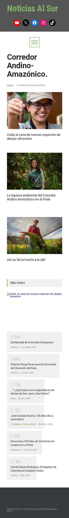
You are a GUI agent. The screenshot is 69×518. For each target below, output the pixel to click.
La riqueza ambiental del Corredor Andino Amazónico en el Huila (31, 197)
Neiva (13, 398)
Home (10, 85)
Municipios (16, 450)
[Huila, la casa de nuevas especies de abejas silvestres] (34, 110)
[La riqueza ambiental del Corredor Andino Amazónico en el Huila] (34, 171)
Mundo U (15, 347)
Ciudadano (16, 424)
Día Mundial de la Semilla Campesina (32, 342)
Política (14, 475)
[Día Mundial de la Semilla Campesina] (34, 312)
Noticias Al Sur (32, 8)
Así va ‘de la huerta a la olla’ (26, 260)
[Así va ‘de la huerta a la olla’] (34, 235)
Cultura (26, 424)
